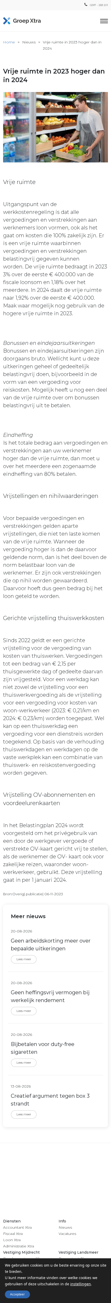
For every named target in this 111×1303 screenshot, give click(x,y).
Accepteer (17, 1294)
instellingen (80, 1283)
